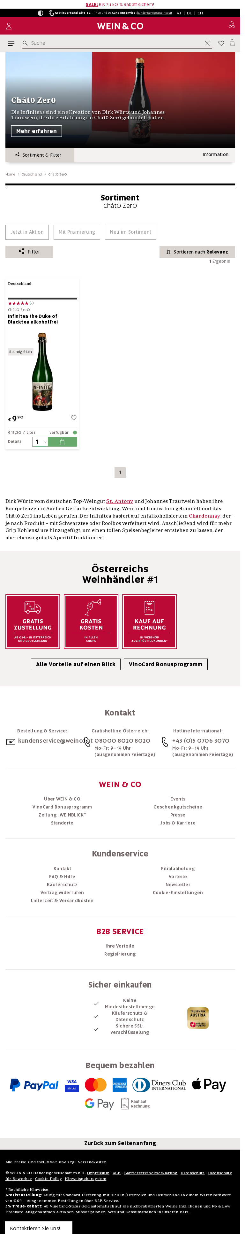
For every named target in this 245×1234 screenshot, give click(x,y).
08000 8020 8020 (122, 740)
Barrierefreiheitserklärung (151, 1173)
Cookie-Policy (48, 1178)
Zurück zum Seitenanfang (120, 1143)
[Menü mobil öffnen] (11, 43)
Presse (178, 815)
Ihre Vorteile (120, 946)
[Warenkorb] (231, 41)
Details (15, 441)
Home (10, 174)
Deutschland (32, 174)
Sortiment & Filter (40, 155)
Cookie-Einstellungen (178, 892)
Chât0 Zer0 (19, 310)
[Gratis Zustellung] (32, 621)
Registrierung (120, 954)
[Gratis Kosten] (91, 621)
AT (179, 13)
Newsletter (178, 884)
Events (177, 799)
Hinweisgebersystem (85, 1178)
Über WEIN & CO (62, 799)
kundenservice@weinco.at (154, 13)
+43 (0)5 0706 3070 (200, 740)
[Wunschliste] (221, 43)
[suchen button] (26, 43)
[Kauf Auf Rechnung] (149, 621)
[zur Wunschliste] (74, 419)
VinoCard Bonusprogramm (165, 664)
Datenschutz (192, 1173)
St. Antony (119, 501)
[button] (40, 13)
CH (200, 13)
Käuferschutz (62, 884)
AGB (117, 1173)
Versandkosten (92, 1162)
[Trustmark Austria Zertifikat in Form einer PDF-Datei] (198, 1017)
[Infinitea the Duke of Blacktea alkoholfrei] (42, 371)
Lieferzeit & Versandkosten (62, 900)
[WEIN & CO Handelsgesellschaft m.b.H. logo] (120, 26)
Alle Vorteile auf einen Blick (75, 664)
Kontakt (62, 868)
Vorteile (178, 876)
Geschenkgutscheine (177, 807)
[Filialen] (231, 26)
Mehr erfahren (36, 131)
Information (216, 154)
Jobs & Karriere (178, 823)
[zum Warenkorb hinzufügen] (62, 441)
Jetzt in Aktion (27, 232)
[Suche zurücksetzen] (207, 43)
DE (189, 13)
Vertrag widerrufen (62, 892)
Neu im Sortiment (130, 232)
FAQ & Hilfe (62, 876)
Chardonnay (204, 516)
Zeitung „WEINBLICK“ (62, 815)
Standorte (62, 823)
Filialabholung (178, 868)
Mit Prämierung (77, 232)
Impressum (98, 1173)
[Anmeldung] (8, 26)
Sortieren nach (201, 252)
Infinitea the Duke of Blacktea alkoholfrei (33, 319)
